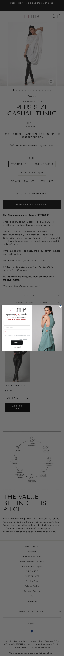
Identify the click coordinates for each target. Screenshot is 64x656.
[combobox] (6, 332)
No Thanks (17, 347)
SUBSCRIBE (17, 343)
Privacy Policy (21, 339)
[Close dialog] (60, 306)
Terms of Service (25, 339)
